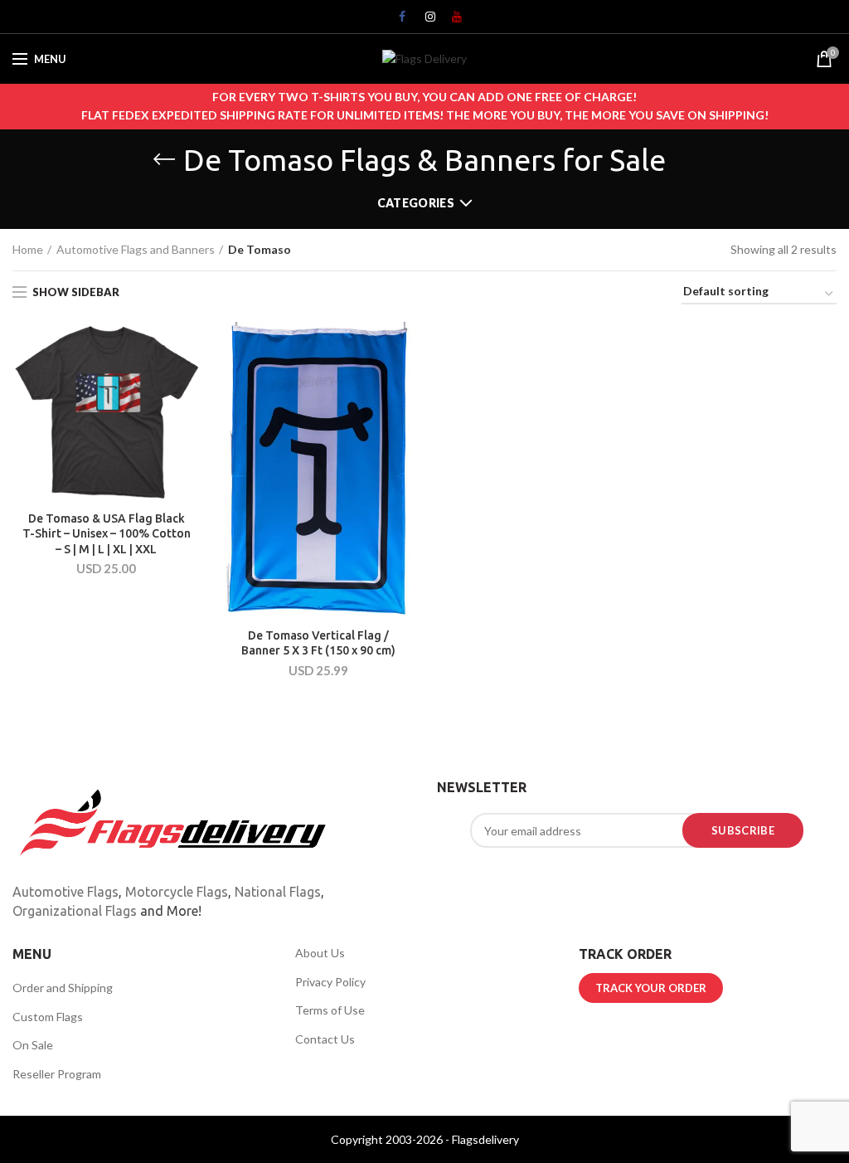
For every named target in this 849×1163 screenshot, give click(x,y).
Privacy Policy (330, 982)
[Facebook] (398, 21)
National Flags (278, 891)
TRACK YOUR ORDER (650, 988)
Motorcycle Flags (176, 891)
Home (27, 249)
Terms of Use (330, 1010)
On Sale (32, 1045)
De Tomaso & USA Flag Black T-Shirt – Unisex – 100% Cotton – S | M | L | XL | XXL (106, 533)
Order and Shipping (62, 988)
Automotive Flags (65, 891)
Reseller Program (56, 1074)
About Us (320, 953)
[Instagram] (424, 21)
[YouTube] (451, 21)
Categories (415, 203)
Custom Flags (47, 1017)
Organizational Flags (74, 910)
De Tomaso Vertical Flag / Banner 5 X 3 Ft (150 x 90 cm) (318, 643)
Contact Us (325, 1039)
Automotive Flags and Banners (135, 249)
